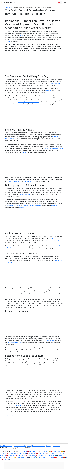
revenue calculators (55, 83)
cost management (14, 181)
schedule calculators (25, 194)
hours (21, 35)
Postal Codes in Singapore (22, 446)
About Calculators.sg (6, 446)
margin (52, 341)
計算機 (52, 457)
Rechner (11, 457)
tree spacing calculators (52, 240)
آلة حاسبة (32, 457)
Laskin (60, 455)
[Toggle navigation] (65, 2)
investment (8, 290)
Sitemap (48, 446)
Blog (10, 7)
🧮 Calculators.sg (7, 2)
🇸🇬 (59, 2)
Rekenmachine (22, 457)
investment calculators (15, 343)
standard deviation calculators (53, 148)
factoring (48, 90)
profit (47, 341)
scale (24, 152)
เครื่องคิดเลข (42, 457)
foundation (17, 405)
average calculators (30, 181)
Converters (56, 446)
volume (21, 208)
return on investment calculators (28, 102)
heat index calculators (14, 206)
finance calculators (46, 350)
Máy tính (2, 457)
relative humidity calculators (32, 206)
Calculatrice (52, 453)
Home (6, 7)
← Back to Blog (10, 416)
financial (7, 41)
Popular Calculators (38, 446)
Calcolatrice (34, 451)
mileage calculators (55, 238)
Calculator (3, 453)
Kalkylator (52, 455)
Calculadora (44, 451)
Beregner (24, 451)
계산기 (7, 459)
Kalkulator (12, 455)
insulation (54, 206)
